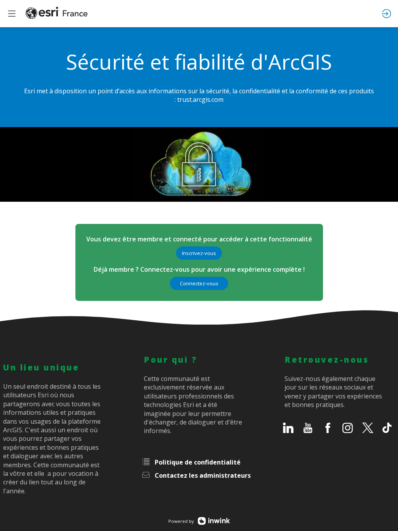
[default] (290, 429)
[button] (199, 253)
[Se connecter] (386, 13)
